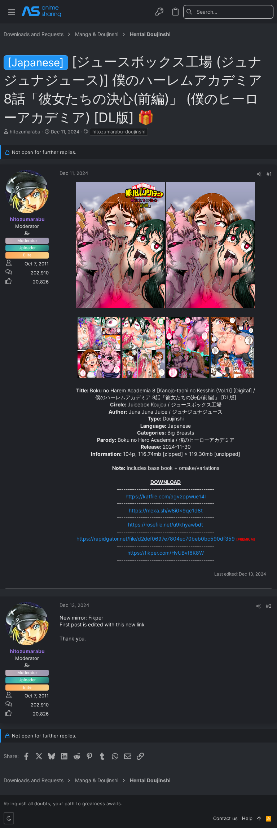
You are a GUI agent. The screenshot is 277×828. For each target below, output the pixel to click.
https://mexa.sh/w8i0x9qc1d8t (166, 510)
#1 (269, 174)
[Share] (259, 174)
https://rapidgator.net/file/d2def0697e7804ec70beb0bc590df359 (155, 539)
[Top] (259, 818)
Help (247, 818)
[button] (12, 11)
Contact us (225, 818)
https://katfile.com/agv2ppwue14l (166, 496)
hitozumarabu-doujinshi (118, 132)
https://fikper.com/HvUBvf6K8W (165, 553)
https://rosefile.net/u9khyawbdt (165, 524)
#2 (269, 606)
